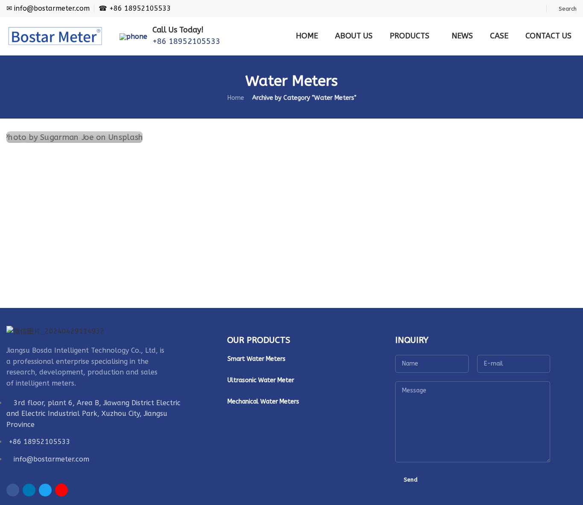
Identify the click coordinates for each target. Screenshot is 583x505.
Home (235, 98)
